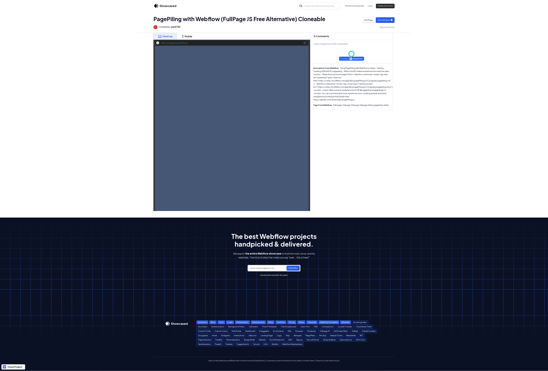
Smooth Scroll (313, 340)
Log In (370, 6)
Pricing (292, 322)
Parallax (218, 340)
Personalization (233, 340)
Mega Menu (310, 335)
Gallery (355, 331)
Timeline (228, 344)
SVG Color (360, 340)
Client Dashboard (288, 326)
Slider (301, 322)
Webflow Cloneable (329, 322)
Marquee (297, 335)
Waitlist (275, 344)
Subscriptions (346, 340)
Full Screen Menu (341, 331)
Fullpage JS (325, 331)
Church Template (269, 326)
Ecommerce (278, 331)
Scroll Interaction (277, 340)
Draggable (264, 331)
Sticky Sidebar (329, 340)
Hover (214, 335)
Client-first (305, 326)
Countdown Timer (363, 326)
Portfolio (281, 322)
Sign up (299, 340)
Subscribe (293, 268)
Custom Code (204, 331)
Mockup (322, 335)
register (324, 44)
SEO (290, 340)
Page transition (204, 340)
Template (312, 322)
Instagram (225, 335)
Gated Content (368, 331)
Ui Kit (265, 344)
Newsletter (351, 335)
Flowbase (311, 331)
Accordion (202, 326)
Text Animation (204, 344)
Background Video (236, 326)
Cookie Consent (345, 326)
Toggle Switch (242, 344)
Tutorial (256, 344)
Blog (213, 322)
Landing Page (267, 335)
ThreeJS (218, 344)
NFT (361, 335)
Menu (270, 322)
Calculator (253, 326)
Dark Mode (236, 331)
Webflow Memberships (292, 344)
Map (288, 335)
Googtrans (203, 335)
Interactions (239, 335)
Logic (279, 335)
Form (221, 322)
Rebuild (262, 340)
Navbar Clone (336, 335)
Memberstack (258, 322)
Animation (202, 322)
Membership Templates (354, 6)
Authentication (217, 326)
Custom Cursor (221, 331)
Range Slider (249, 340)
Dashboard (250, 331)
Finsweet (299, 331)
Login (316, 44)
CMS (316, 326)
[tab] (165, 36)
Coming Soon (328, 326)
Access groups (360, 322)
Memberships (242, 322)
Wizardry (345, 322)
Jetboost (252, 335)
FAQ (289, 331)
